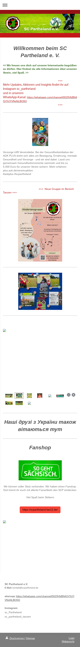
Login (71, 638)
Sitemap (30, 638)
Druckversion (17, 638)
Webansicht (68, 641)
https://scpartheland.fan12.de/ (40, 509)
